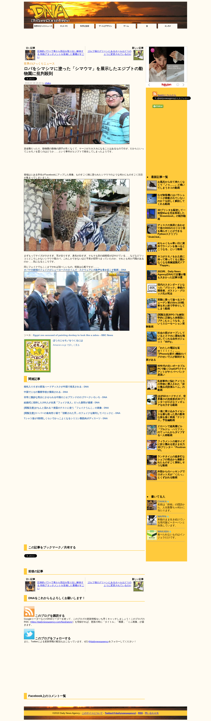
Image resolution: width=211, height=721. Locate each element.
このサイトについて (92, 713)
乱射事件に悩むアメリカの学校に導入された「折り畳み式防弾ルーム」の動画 (171, 385)
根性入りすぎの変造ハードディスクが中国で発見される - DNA (56, 386)
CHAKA (162, 501)
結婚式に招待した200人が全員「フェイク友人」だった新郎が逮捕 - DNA (62, 402)
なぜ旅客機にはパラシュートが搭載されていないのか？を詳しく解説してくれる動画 (171, 199)
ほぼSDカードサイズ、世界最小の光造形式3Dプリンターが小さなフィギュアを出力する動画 (172, 400)
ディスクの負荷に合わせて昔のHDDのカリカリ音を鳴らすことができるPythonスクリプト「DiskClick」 (165, 231)
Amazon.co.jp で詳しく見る (66, 345)
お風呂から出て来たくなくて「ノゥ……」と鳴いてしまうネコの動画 (171, 184)
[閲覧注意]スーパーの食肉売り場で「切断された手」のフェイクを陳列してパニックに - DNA (72, 413)
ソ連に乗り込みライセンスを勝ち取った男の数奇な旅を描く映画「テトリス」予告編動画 (171, 415)
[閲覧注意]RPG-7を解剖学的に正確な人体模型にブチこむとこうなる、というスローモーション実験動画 (165, 320)
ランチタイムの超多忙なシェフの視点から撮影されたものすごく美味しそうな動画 (171, 461)
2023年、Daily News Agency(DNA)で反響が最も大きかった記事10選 (172, 274)
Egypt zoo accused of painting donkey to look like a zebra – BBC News (73, 335)
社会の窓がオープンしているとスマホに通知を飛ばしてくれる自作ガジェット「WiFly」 (171, 337)
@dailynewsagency (99, 641)
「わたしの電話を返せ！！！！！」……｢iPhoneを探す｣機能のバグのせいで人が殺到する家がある (166, 353)
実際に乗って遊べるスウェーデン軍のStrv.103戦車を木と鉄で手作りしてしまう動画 (171, 304)
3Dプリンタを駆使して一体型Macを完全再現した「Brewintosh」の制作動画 (172, 214)
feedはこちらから (167, 95)
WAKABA (163, 531)
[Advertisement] (105, 38)
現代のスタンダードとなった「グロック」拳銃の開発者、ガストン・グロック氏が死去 (171, 289)
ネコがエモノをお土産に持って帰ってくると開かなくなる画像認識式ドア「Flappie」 (171, 261)
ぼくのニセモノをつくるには (68, 340)
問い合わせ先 (152, 713)
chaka (48, 83)
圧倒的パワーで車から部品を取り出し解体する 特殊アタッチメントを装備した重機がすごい (60, 54)
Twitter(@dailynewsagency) (120, 713)
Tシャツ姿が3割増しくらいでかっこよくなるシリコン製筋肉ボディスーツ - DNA (66, 418)
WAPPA (162, 516)
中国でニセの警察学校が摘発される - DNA (46, 392)
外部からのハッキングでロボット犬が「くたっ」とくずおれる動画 (171, 474)
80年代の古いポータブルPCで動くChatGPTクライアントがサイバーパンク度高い (172, 370)
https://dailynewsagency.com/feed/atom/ (52, 621)
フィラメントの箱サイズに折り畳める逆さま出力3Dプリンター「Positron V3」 (171, 446)
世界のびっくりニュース (39, 63)
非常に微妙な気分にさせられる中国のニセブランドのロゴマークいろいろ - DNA (65, 397)
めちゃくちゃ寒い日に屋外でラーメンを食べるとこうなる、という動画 (171, 246)
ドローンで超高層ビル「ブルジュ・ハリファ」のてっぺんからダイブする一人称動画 (171, 430)
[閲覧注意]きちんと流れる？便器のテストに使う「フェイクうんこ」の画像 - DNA (66, 407)
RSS (140, 713)
